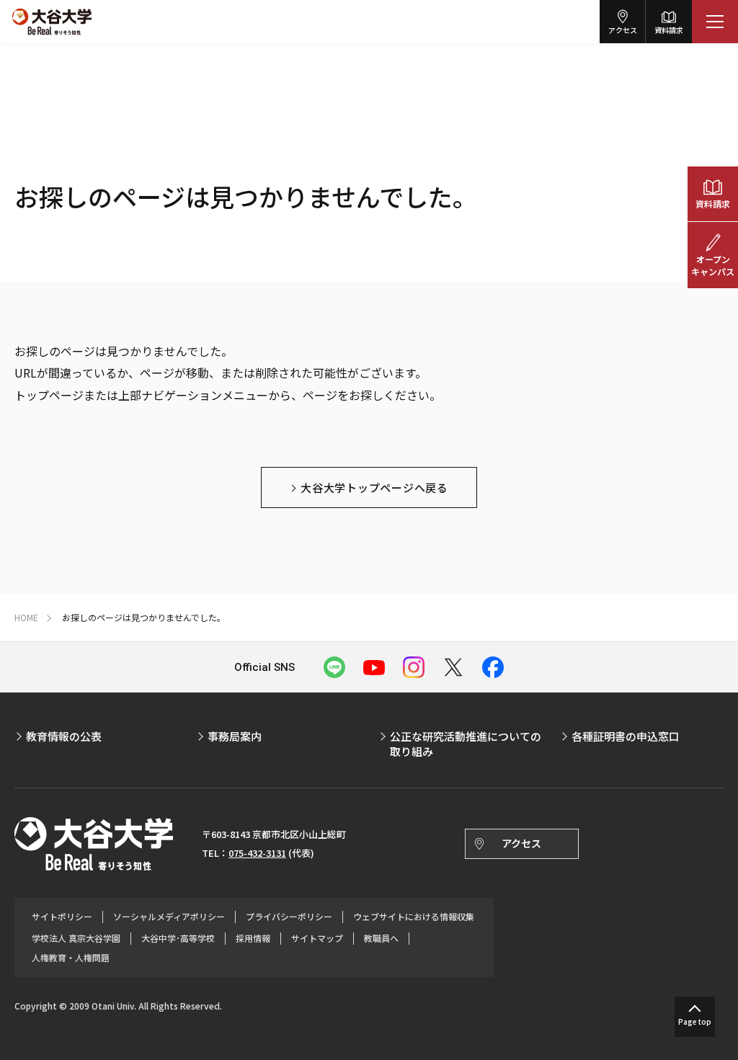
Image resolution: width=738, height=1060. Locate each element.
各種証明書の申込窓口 (626, 736)
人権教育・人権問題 (71, 957)
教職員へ (381, 938)
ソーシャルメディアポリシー (169, 916)
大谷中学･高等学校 (178, 938)
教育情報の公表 (64, 736)
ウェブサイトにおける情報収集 (413, 916)
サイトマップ (317, 938)
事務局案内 (235, 736)
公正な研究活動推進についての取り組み (465, 744)
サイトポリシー (62, 916)
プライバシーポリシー (289, 916)
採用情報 (253, 938)
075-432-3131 (257, 853)
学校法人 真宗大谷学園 (76, 938)
